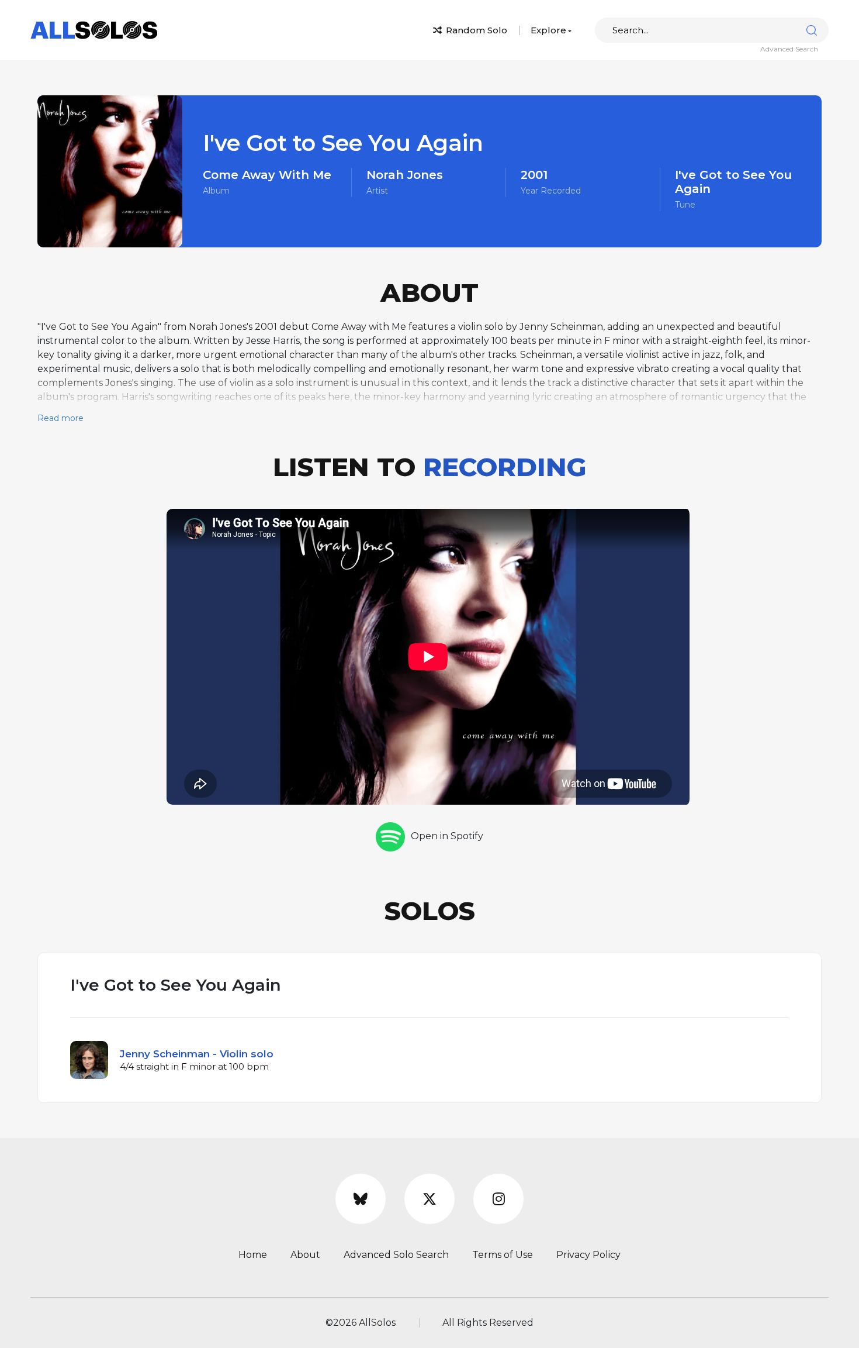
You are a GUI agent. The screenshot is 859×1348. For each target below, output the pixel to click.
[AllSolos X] (429, 1199)
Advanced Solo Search (396, 1254)
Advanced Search (789, 48)
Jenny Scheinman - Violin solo (196, 1054)
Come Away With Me (267, 175)
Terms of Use (502, 1254)
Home (252, 1254)
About (305, 1254)
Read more (60, 418)
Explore (548, 30)
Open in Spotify (447, 836)
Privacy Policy (588, 1254)
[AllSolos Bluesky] (360, 1199)
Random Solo (475, 30)
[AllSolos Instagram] (498, 1199)
